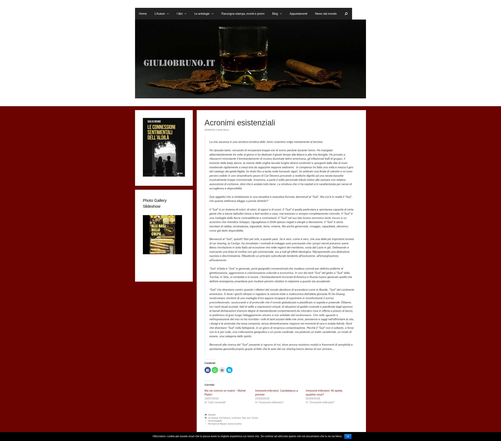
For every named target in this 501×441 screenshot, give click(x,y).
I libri (180, 13)
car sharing (213, 418)
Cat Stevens (224, 418)
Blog (275, 13)
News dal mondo (326, 13)
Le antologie (202, 13)
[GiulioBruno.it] (250, 58)
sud (248, 418)
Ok (347, 436)
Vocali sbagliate (215, 421)
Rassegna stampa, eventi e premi (242, 13)
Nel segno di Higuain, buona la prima (224, 424)
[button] (169, 14)
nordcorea (236, 418)
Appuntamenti (298, 13)
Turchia (254, 418)
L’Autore (160, 13)
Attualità (211, 415)
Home (143, 13)
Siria (244, 418)
